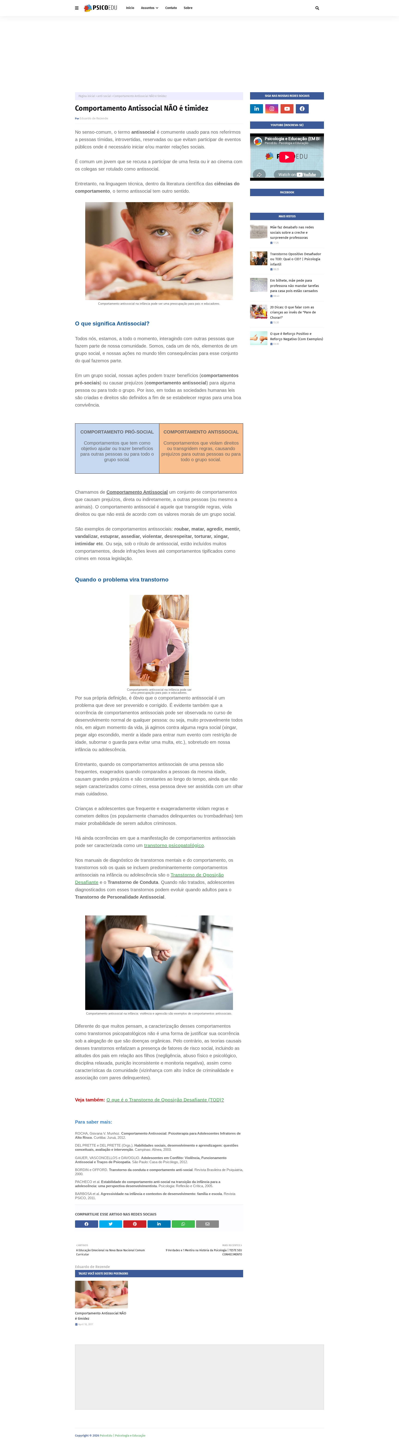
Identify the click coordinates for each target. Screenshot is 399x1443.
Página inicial (87, 96)
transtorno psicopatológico (174, 845)
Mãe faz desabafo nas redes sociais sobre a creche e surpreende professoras (292, 232)
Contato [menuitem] (171, 8)
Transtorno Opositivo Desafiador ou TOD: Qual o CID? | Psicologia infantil (295, 259)
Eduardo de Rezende (94, 118)
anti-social (104, 96)
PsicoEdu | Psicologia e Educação (122, 1435)
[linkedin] (256, 108)
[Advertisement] (199, 50)
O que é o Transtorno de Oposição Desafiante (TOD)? (165, 1099)
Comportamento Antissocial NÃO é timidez (100, 1316)
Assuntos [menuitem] (147, 8)
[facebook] (302, 108)
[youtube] (287, 108)
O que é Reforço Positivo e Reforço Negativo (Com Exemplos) (296, 336)
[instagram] (271, 108)
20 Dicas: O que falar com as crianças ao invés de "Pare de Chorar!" (293, 312)
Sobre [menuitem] (188, 8)
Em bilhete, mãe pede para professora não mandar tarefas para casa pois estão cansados (294, 285)
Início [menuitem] (130, 8)
